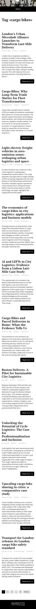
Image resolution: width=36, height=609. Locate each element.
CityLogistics (18, 4)
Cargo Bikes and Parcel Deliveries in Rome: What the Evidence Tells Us (16, 323)
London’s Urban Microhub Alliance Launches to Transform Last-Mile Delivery (17, 40)
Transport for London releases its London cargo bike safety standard (18, 543)
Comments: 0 (25, 105)
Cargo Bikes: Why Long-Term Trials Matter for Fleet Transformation (15, 96)
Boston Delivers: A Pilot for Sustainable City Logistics (17, 373)
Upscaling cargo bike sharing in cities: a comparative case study (17, 489)
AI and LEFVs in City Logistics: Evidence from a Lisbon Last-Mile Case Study (16, 267)
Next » (26, 592)
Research (16, 105)
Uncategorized (18, 165)
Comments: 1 (23, 51)
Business (14, 51)
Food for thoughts (19, 551)
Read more (26, 81)
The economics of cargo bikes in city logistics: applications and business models (18, 212)
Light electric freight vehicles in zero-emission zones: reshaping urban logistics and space (17, 154)
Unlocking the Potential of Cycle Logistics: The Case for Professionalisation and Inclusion (16, 431)
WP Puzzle (21, 605)
